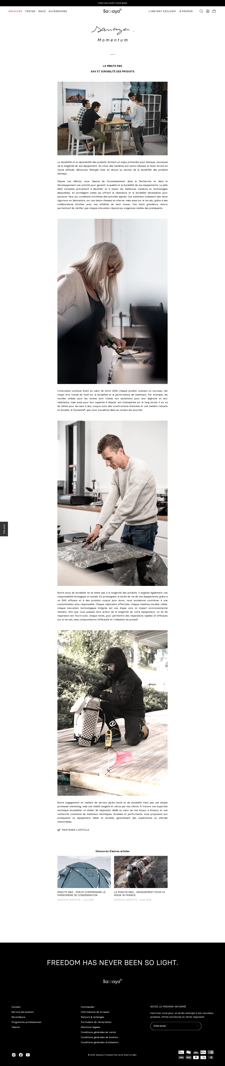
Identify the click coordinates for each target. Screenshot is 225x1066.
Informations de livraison (95, 1011)
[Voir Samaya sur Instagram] (13, 1055)
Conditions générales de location (99, 1037)
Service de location (22, 1011)
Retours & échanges (92, 1016)
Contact (16, 1006)
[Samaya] (112, 11)
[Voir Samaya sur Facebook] (21, 1055)
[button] (201, 11)
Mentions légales (90, 1027)
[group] (112, 3)
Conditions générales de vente (98, 1032)
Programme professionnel (26, 1022)
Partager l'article (75, 829)
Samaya (99, 1055)
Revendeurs (18, 1016)
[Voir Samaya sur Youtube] (28, 1055)
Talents (15, 1027)
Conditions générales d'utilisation (99, 1042)
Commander (88, 1006)
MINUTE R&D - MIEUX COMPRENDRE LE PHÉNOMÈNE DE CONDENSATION (81, 893)
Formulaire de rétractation (96, 1022)
